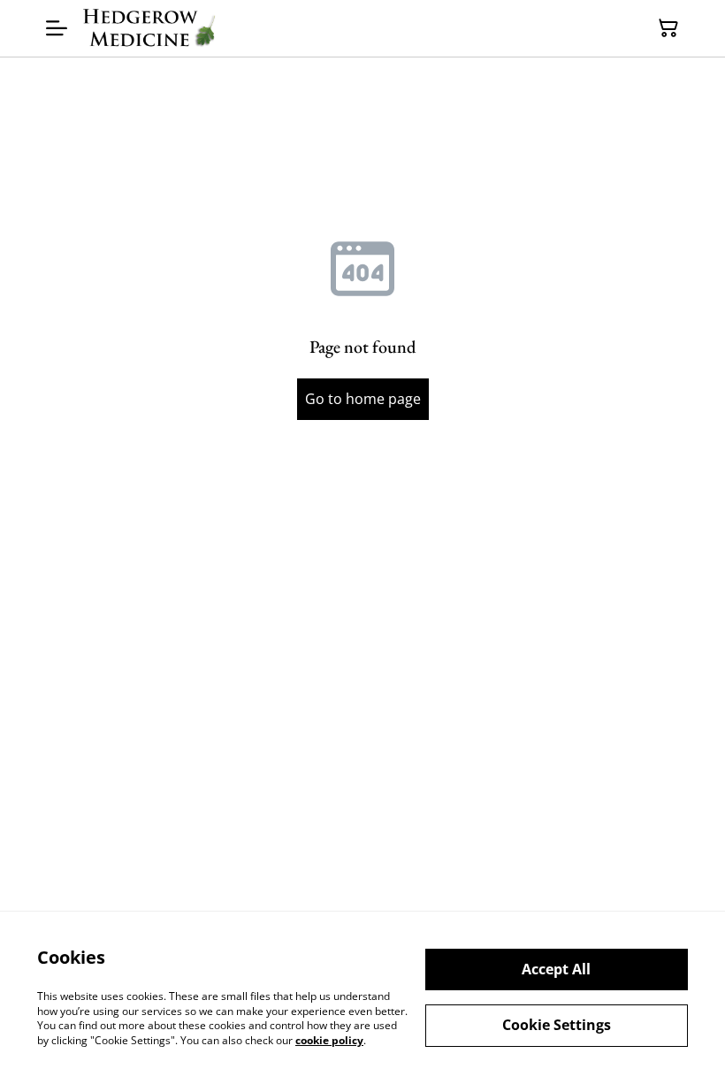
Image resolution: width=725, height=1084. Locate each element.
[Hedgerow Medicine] (149, 28)
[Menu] (56, 28)
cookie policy (329, 1040)
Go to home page (363, 398)
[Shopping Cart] (668, 28)
